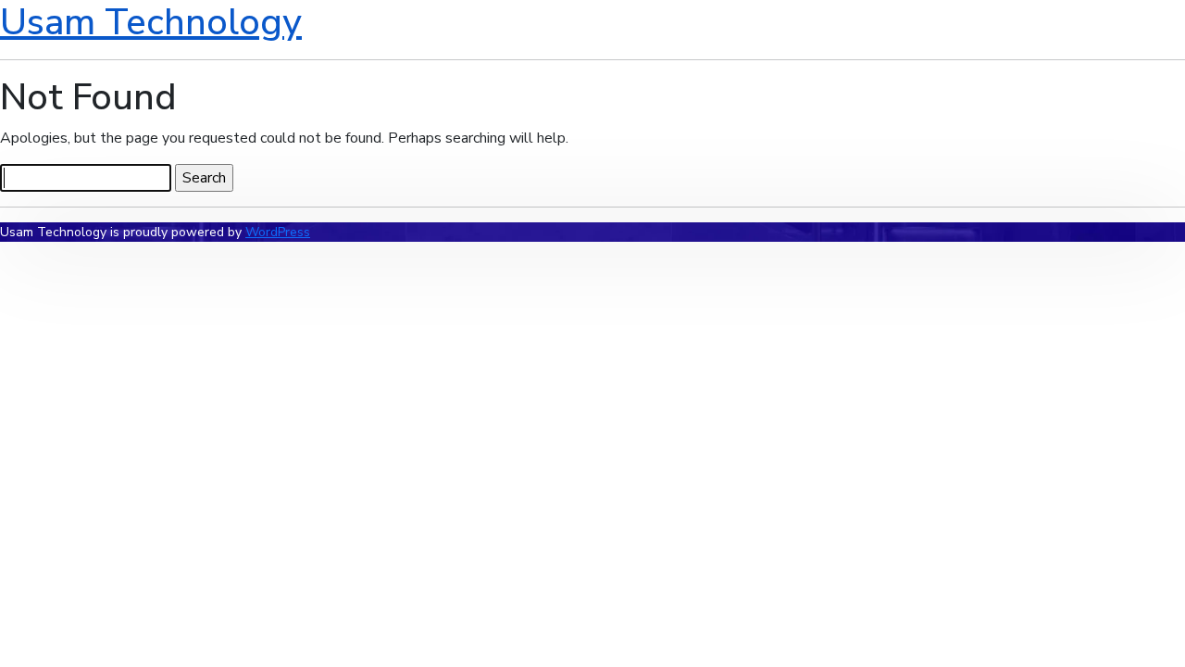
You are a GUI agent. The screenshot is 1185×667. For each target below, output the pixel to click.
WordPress (277, 232)
